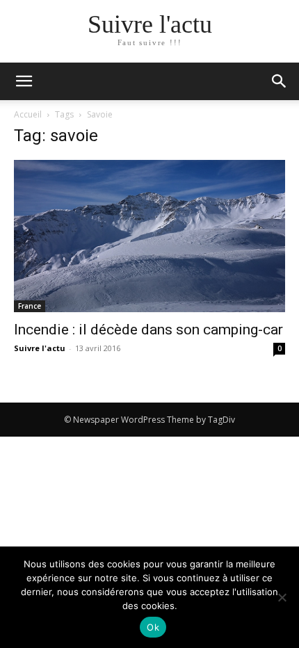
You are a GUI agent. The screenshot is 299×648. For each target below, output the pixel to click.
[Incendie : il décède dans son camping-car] (149, 236)
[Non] (282, 597)
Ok (153, 627)
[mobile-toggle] (23, 81)
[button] (279, 81)
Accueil (28, 114)
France (29, 306)
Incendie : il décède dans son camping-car (148, 329)
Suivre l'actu (39, 348)
